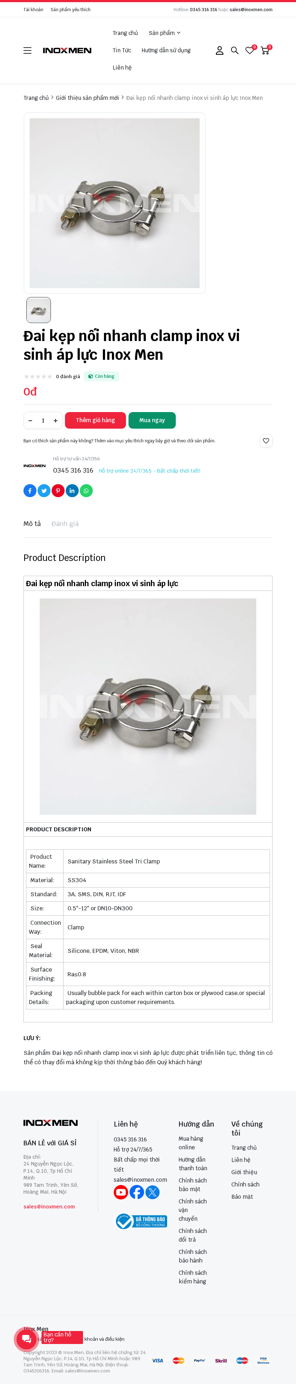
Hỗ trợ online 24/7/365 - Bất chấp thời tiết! (149, 471)
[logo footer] (52, 1123)
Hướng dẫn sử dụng (166, 50)
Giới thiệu (244, 1172)
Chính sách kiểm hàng (193, 1277)
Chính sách (245, 1184)
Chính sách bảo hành (193, 1256)
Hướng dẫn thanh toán (193, 1164)
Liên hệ (122, 67)
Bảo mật (242, 1196)
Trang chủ (125, 33)
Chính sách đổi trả (193, 1235)
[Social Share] (29, 490)
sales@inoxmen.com (251, 10)
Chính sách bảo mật (193, 1185)
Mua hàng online (191, 1143)
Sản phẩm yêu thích (71, 10)
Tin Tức (122, 50)
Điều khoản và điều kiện (99, 1339)
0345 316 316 (203, 10)
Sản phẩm (162, 33)
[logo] (67, 50)
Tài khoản (33, 10)
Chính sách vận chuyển (193, 1210)
